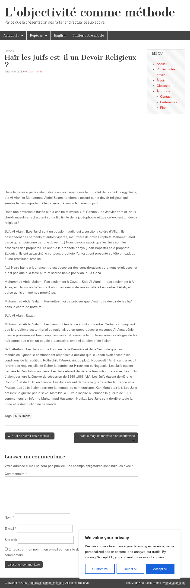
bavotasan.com (175, 583)
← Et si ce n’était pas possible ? (29, 436)
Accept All (160, 569)
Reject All (130, 569)
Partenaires (168, 102)
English (60, 35)
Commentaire (16, 474)
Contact (165, 96)
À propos (163, 91)
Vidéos (9, 51)
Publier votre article (88, 35)
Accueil (162, 64)
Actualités (11, 35)
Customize (100, 569)
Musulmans (23, 416)
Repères (36, 35)
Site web (11, 539)
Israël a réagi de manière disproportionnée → (107, 437)
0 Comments (34, 71)
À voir (161, 80)
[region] (130, 554)
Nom (9, 517)
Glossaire (164, 85)
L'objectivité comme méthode (90, 12)
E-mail (10, 528)
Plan (163, 107)
